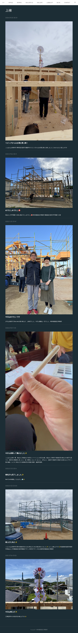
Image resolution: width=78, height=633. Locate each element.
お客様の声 (50, 2)
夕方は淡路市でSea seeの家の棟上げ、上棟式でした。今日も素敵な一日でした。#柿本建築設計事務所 (33, 321)
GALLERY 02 (29, 2)
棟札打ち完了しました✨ (14, 474)
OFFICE (11, 2)
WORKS (19, 2)
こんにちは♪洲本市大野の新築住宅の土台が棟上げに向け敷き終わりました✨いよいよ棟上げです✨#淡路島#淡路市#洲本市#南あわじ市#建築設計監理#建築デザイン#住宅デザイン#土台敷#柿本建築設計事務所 (38, 548)
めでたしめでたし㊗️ (12, 210)
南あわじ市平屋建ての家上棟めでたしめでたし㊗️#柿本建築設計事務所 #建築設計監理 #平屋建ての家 (33, 215)
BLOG (58, 2)
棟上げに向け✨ (11, 542)
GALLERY (40, 2)
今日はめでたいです (12, 317)
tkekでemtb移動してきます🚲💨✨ (15, 479)
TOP (3, 2)
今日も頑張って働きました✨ (16, 453)
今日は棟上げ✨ (11, 612)
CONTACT (67, 2)
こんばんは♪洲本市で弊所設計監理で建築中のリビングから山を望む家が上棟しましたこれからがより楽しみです (36, 147)
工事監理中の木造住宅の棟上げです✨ (15, 616)
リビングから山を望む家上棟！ (16, 143)
